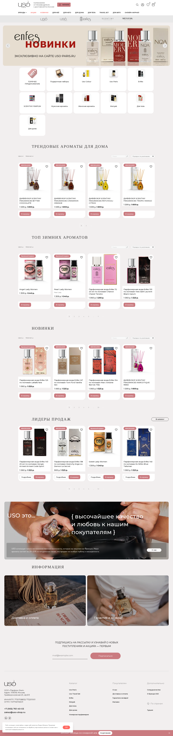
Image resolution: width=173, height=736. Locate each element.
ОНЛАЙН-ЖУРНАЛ (132, 12)
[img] (128, 600)
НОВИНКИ (44, 12)
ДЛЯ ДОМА (79, 12)
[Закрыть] (169, 733)
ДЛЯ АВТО (117, 12)
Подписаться (106, 656)
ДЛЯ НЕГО (67, 12)
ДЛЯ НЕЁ (55, 12)
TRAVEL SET (104, 12)
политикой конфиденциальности (14, 729)
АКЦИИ (33, 12)
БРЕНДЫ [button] (21, 12)
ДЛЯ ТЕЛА (91, 12)
